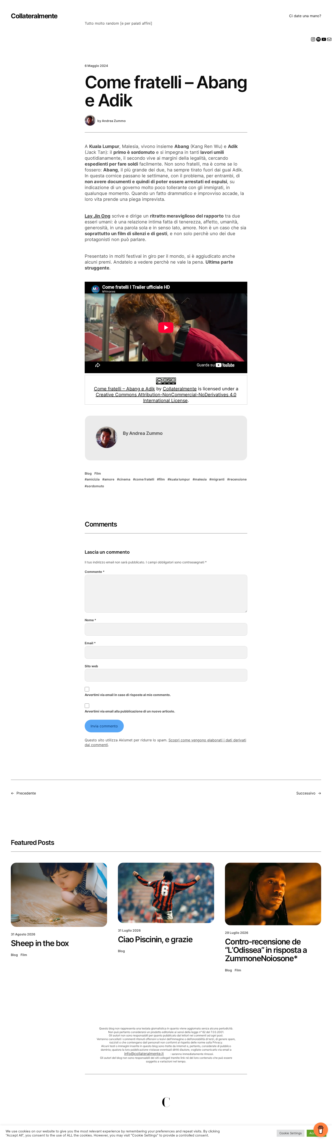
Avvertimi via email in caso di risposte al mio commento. (128, 695)
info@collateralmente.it (144, 1053)
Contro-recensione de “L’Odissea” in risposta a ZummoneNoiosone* (266, 950)
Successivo (306, 793)
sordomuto (95, 486)
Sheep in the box (40, 943)
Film (97, 473)
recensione (238, 479)
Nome (90, 620)
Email (90, 643)
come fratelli (144, 479)
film (162, 479)
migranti (217, 479)
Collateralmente (34, 16)
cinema (124, 479)
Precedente (26, 793)
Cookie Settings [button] (290, 1133)
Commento (95, 572)
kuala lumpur (180, 479)
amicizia (93, 479)
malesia (201, 479)
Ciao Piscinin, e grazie (155, 939)
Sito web (91, 666)
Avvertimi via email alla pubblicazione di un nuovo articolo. (130, 711)
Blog (88, 473)
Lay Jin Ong (97, 216)
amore (109, 479)
